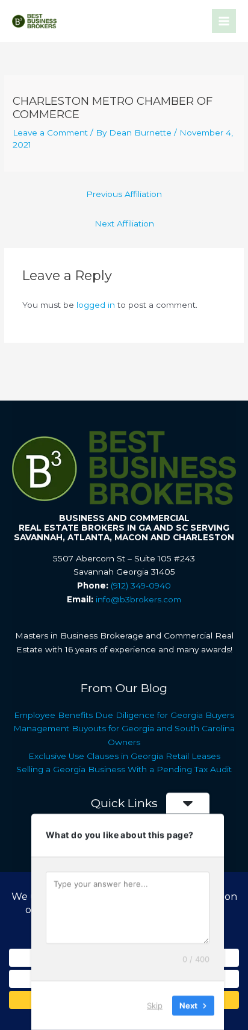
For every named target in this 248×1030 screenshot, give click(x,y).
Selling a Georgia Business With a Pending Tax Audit (124, 769)
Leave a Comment (50, 132)
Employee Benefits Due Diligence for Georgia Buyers (124, 715)
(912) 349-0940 (141, 585)
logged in (95, 305)
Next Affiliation (124, 223)
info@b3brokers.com (138, 599)
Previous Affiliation (124, 194)
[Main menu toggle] (224, 21)
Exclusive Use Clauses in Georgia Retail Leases (124, 756)
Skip (155, 1005)
